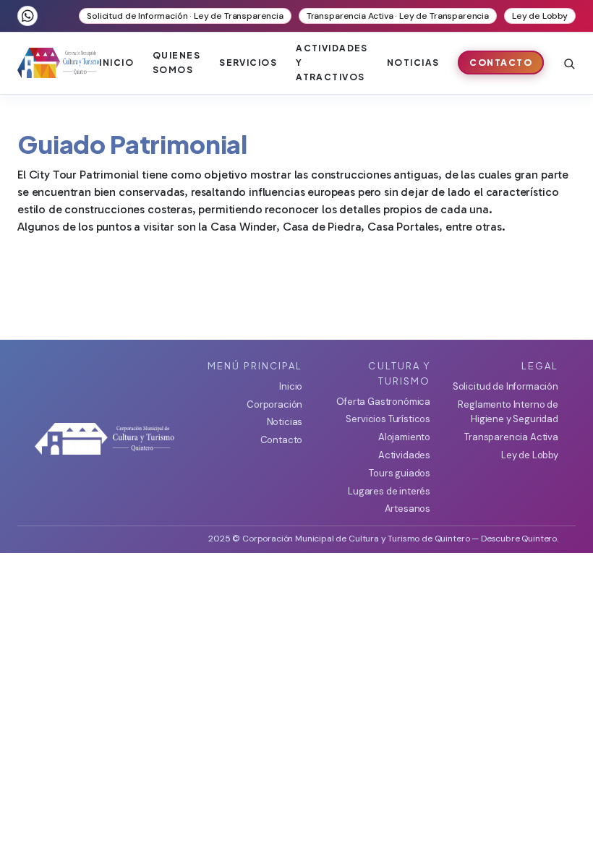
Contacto (500, 62)
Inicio (116, 62)
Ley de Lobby (540, 16)
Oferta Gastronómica (383, 401)
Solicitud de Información (505, 386)
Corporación (274, 404)
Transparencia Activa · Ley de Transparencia (398, 16)
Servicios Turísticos (388, 419)
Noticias (413, 62)
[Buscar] (569, 62)
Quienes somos (176, 62)
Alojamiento (404, 437)
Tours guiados (399, 473)
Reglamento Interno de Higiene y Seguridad (508, 412)
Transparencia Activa (511, 437)
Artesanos (407, 508)
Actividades (404, 455)
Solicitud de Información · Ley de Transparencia (185, 16)
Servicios (248, 62)
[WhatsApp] (27, 16)
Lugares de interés (389, 491)
